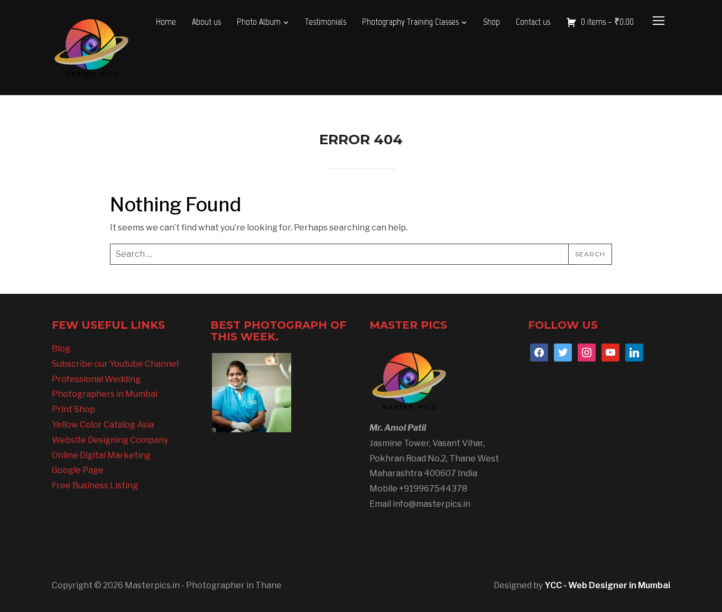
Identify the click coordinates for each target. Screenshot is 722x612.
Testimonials (325, 21)
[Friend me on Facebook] (539, 352)
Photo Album (259, 21)
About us (206, 21)
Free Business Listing (95, 485)
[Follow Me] (563, 352)
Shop (491, 21)
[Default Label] (610, 352)
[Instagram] (587, 352)
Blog (61, 349)
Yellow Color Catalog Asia (103, 425)
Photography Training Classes (410, 21)
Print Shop (73, 409)
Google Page (78, 470)
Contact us (533, 21)
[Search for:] (361, 254)
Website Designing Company (110, 440)
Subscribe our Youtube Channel (115, 364)
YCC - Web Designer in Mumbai (607, 585)
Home (166, 21)
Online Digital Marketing (101, 455)
